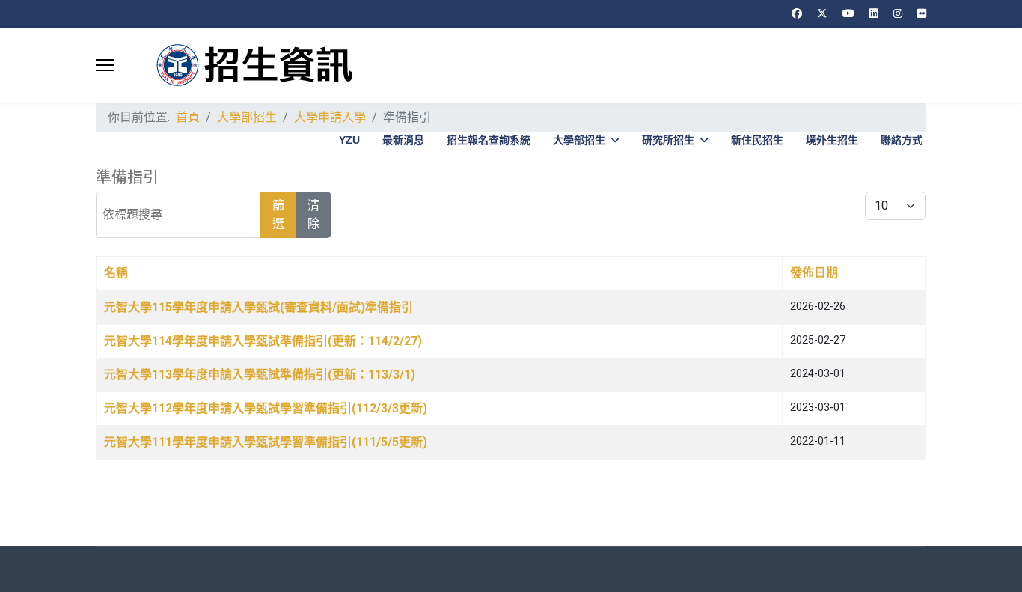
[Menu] (105, 65)
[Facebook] (797, 13)
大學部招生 (579, 140)
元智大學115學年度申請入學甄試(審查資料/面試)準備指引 (258, 307)
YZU (349, 140)
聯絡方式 (901, 140)
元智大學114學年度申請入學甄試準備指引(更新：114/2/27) (263, 341)
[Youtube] (848, 13)
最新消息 (403, 140)
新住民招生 (757, 140)
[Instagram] (897, 13)
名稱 (116, 273)
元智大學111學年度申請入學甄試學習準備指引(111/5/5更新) (265, 442)
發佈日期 (814, 273)
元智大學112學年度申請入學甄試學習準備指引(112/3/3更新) (265, 408)
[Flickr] (921, 13)
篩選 (278, 214)
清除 (313, 214)
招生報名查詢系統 (488, 140)
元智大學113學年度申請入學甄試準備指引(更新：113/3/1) (259, 374)
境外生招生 (832, 140)
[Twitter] (822, 13)
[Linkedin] (873, 13)
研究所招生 (668, 140)
